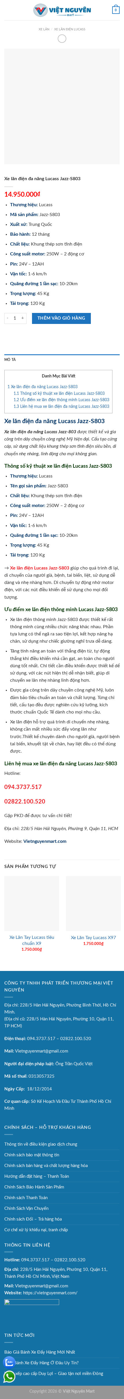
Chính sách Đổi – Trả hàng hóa (33, 1219)
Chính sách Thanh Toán (26, 1198)
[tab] (62, 360)
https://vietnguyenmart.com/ (50, 1293)
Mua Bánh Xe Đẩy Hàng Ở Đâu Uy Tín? (41, 1363)
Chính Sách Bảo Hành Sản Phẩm (34, 1187)
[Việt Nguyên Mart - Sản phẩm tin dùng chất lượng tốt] (62, 10)
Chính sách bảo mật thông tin (31, 1155)
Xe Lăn (44, 29)
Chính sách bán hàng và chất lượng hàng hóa (46, 1166)
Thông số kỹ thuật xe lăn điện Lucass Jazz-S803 (59, 394)
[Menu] (7, 10)
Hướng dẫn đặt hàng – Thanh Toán (36, 1176)
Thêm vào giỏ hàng (61, 318)
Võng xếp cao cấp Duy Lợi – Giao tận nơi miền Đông (53, 1374)
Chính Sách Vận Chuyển (26, 1208)
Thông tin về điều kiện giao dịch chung (40, 1144)
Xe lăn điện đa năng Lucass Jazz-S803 (42, 387)
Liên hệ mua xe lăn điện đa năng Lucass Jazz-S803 (61, 407)
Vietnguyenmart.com (44, 841)
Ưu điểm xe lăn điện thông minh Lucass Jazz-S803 (61, 400)
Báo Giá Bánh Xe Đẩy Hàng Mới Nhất (39, 1352)
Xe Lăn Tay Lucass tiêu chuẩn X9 (32, 940)
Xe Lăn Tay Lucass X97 (93, 937)
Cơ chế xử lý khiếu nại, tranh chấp (36, 1230)
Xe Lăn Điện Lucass (69, 29)
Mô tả (10, 360)
